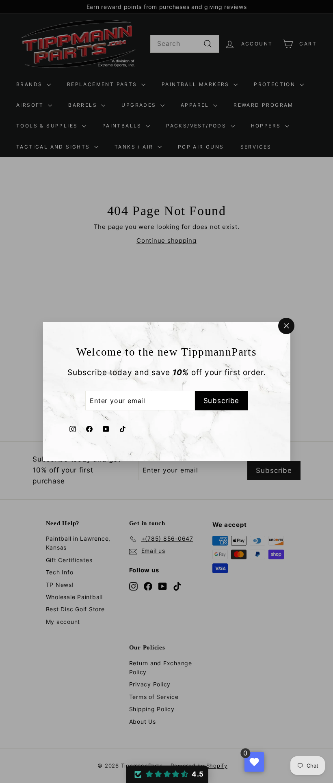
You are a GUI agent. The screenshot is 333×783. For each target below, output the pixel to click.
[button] (167, 774)
